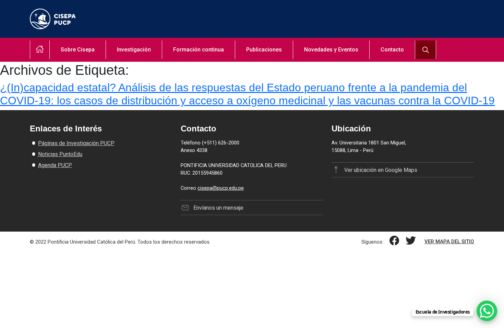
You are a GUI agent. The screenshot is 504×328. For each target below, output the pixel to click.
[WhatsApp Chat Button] (487, 311)
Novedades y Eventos (331, 49)
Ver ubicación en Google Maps (380, 170)
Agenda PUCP (55, 165)
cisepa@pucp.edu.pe (220, 188)
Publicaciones (264, 49)
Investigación (134, 49)
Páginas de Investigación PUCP (76, 143)
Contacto (392, 49)
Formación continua (198, 49)
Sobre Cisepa (78, 49)
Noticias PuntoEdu (60, 154)
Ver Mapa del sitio (449, 241)
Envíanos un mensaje (218, 207)
